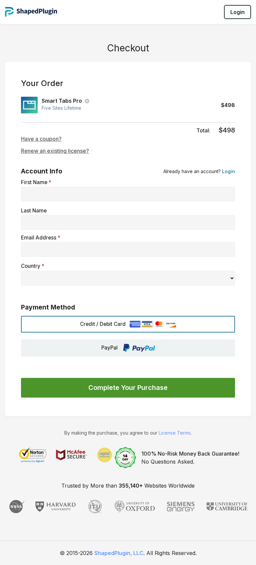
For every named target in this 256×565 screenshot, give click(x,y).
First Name (36, 182)
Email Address (40, 237)
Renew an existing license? (55, 150)
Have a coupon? (41, 138)
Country (32, 265)
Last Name (34, 210)
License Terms (175, 433)
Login (237, 12)
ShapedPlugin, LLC (118, 553)
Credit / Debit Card (103, 324)
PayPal (109, 348)
